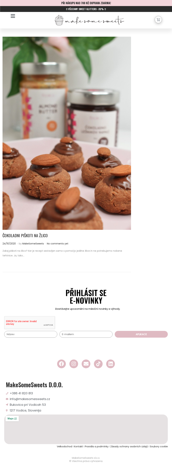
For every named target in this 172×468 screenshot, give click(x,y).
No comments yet (57, 243)
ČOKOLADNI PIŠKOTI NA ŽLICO (25, 235)
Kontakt (78, 446)
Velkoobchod (64, 446)
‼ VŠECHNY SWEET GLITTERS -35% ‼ (86, 9)
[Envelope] (86, 363)
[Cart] (158, 19)
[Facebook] (61, 363)
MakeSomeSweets (33, 243)
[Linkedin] (110, 363)
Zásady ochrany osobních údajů (129, 446)
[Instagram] (73, 363)
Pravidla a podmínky (97, 446)
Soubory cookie (159, 446)
